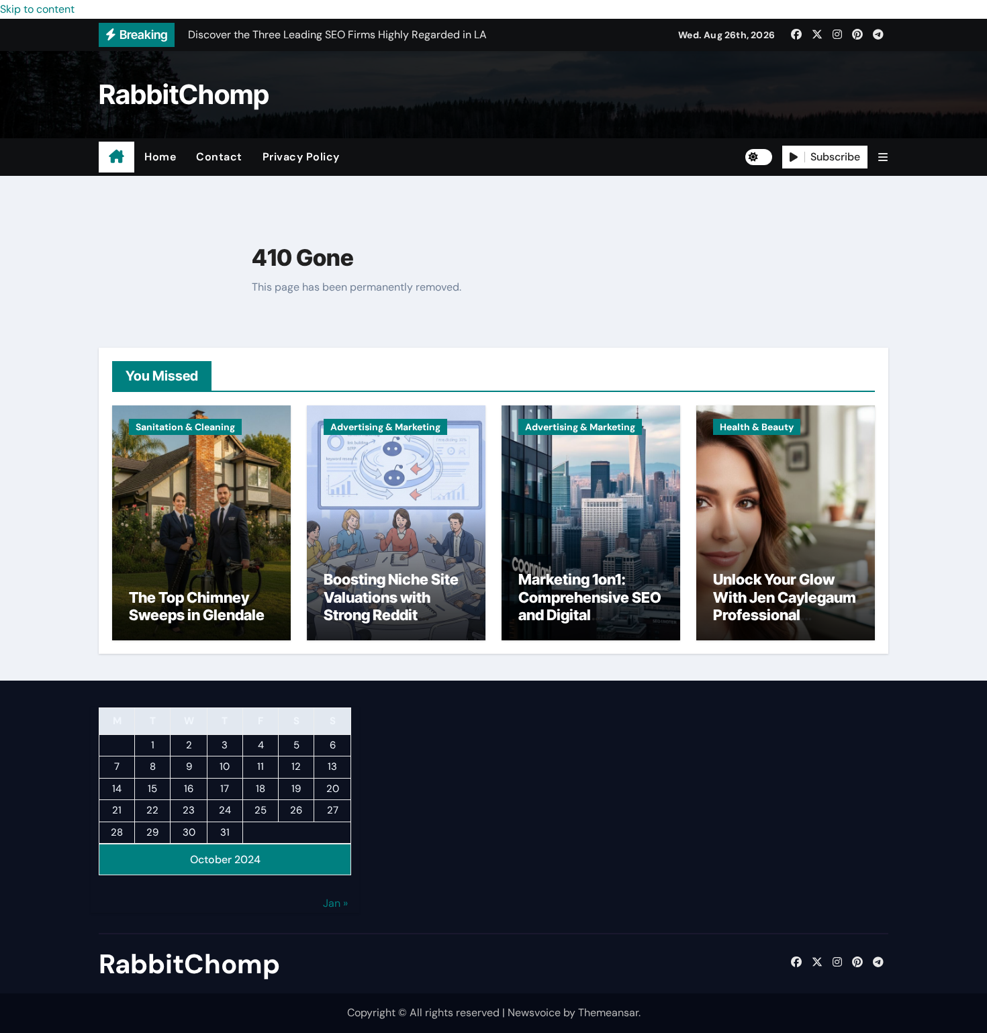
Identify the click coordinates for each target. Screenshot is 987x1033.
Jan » (335, 903)
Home (160, 157)
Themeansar (608, 1012)
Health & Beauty (757, 427)
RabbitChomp (184, 94)
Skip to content (37, 9)
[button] (883, 157)
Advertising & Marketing (385, 427)
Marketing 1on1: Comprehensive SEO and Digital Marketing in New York (589, 615)
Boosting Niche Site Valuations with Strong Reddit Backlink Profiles (391, 606)
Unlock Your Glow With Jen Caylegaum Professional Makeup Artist (784, 606)
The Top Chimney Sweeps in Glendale (197, 606)
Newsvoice (534, 1012)
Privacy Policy (301, 157)
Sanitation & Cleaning (185, 427)
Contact (219, 157)
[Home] (116, 157)
